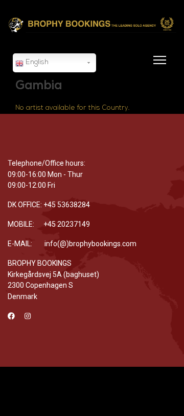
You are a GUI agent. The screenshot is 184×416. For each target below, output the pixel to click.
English (36, 62)
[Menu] (157, 66)
